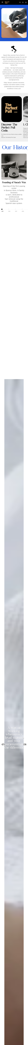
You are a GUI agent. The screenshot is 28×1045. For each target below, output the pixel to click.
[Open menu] (2, 2)
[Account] (23, 2)
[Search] (20, 2)
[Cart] (26, 2)
